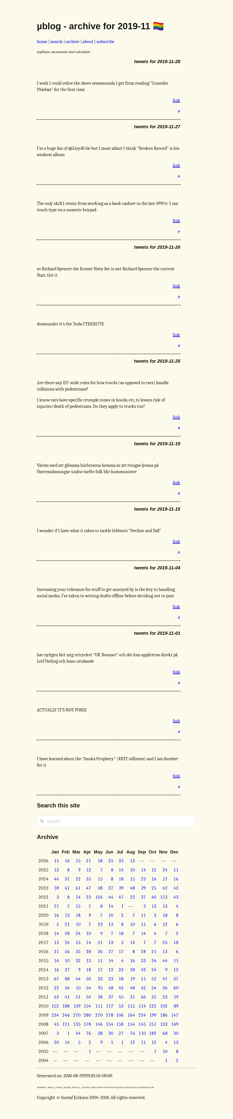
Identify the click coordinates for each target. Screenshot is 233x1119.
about (88, 41)
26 (67, 942)
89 (176, 1006)
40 (153, 897)
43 (175, 888)
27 (110, 888)
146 (99, 1024)
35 (88, 879)
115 (131, 1006)
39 (121, 888)
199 (152, 1015)
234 (55, 1015)
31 (132, 997)
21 (88, 860)
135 (77, 1024)
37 (67, 879)
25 (110, 860)
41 (67, 888)
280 (87, 1015)
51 (143, 978)
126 (99, 897)
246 (66, 1015)
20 (56, 1042)
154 (87, 1006)
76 (88, 1033)
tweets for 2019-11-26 (157, 247)
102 (163, 1006)
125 (152, 1006)
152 (55, 1006)
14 (121, 870)
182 (152, 1033)
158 (120, 1024)
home (42, 41)
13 (132, 860)
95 (100, 988)
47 (88, 888)
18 (100, 860)
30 (110, 1033)
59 (56, 888)
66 (143, 997)
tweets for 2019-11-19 (157, 443)
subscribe (105, 41)
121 (66, 1024)
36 (100, 951)
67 (56, 978)
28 (67, 933)
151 (152, 1024)
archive (72, 41)
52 (153, 978)
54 (88, 988)
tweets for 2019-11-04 (157, 567)
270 (77, 1015)
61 (78, 888)
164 (131, 1015)
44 (56, 879)
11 (175, 870)
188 (66, 1006)
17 (164, 879)
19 (132, 978)
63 (56, 997)
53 (121, 1006)
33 (121, 860)
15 (56, 860)
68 (164, 1033)
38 (100, 888)
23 (143, 879)
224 (142, 1015)
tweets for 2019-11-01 (157, 633)
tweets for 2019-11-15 (157, 509)
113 (163, 897)
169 (174, 1024)
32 (78, 960)
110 (142, 1033)
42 (164, 888)
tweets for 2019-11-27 (157, 126)
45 (121, 997)
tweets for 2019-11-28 (157, 61)
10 (132, 870)
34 (153, 960)
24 (164, 870)
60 (175, 988)
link (176, 100)
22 (78, 879)
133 (163, 1024)
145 (142, 1024)
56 (67, 951)
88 (67, 978)
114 (142, 1006)
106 (120, 1015)
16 (67, 860)
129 (77, 1006)
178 (87, 1024)
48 (132, 888)
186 (163, 1015)
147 (174, 1015)
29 (143, 888)
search (57, 41)
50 (88, 978)
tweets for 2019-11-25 (157, 361)
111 (99, 1006)
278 (109, 1015)
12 (88, 870)
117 (109, 1006)
